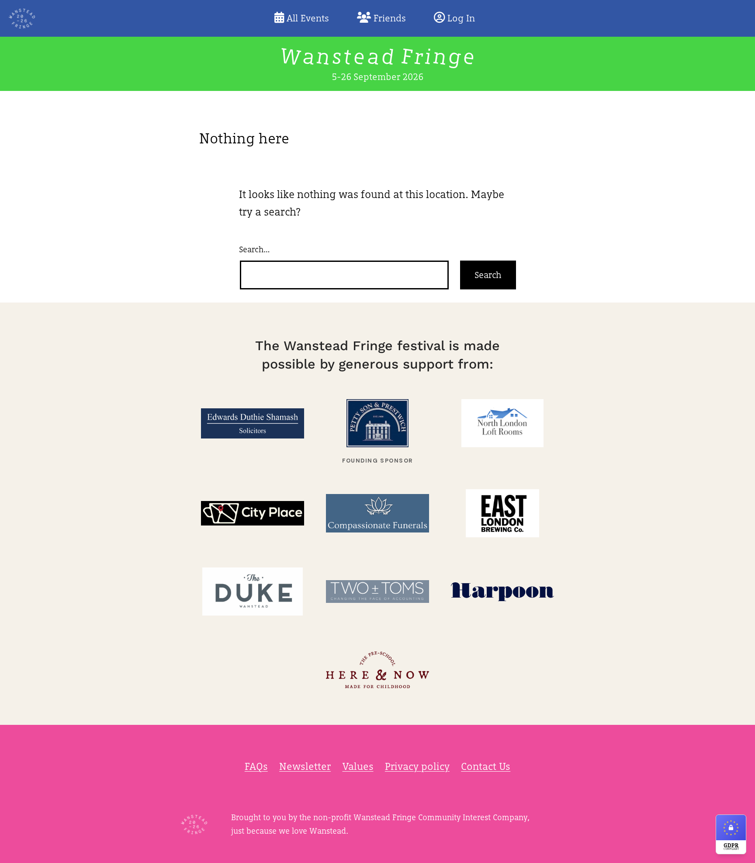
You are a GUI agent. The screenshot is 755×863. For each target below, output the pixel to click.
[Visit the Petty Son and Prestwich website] (377, 423)
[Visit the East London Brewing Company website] (502, 513)
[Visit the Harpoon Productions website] (502, 591)
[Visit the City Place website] (252, 513)
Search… (254, 249)
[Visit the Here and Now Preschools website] (377, 669)
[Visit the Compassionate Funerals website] (377, 513)
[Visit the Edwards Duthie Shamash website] (252, 423)
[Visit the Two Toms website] (377, 591)
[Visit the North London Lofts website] (502, 423)
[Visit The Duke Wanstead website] (252, 591)
